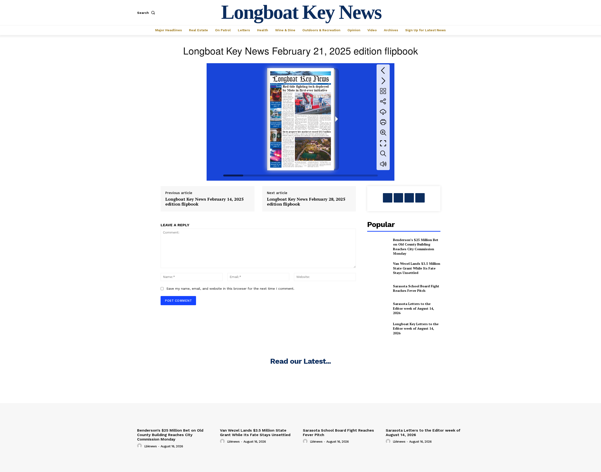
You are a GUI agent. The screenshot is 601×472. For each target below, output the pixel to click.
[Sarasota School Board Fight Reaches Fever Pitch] (378, 288)
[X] (398, 198)
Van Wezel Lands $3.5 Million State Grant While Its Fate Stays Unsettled (416, 268)
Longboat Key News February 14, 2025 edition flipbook (204, 202)
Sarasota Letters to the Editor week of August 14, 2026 (413, 308)
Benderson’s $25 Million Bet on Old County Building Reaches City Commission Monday (415, 247)
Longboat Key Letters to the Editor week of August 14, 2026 (416, 328)
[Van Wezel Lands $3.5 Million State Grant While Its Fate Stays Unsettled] (378, 268)
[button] (147, 13)
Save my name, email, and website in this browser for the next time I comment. (230, 288)
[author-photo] (140, 446)
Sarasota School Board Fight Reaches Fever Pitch (416, 288)
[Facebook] (387, 198)
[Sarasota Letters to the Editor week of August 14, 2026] (378, 308)
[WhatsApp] (420, 198)
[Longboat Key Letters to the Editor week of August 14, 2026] (378, 328)
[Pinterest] (409, 198)
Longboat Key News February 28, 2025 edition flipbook (306, 202)
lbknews (150, 446)
